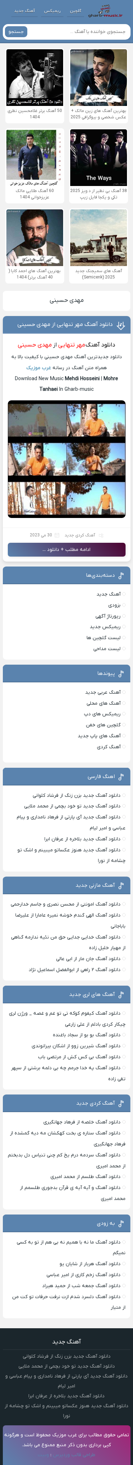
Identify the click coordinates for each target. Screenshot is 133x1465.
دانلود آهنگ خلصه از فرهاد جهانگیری (82, 1122)
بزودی (114, 605)
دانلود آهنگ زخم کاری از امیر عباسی (83, 1275)
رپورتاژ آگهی (108, 616)
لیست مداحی (107, 649)
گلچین (75, 11)
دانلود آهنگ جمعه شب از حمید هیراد (81, 1286)
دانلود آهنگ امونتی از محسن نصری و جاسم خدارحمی (66, 904)
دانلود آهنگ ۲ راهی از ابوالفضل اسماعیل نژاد (75, 970)
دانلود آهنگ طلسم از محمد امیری (85, 1176)
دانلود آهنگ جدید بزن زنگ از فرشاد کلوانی (77, 795)
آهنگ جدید (24, 11)
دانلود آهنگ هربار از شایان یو (90, 1264)
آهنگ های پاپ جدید (99, 736)
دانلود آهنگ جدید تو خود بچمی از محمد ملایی (72, 806)
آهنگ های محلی (104, 703)
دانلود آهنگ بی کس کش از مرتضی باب (79, 1057)
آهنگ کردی (109, 747)
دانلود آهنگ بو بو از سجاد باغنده (87, 1035)
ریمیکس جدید (105, 627)
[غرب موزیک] (105, 11)
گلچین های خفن (103, 725)
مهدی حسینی (67, 300)
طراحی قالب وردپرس (74, 1455)
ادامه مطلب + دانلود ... (66, 549)
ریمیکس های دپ (102, 714)
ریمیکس (52, 11)
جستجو (16, 32)
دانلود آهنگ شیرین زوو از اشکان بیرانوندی (76, 1046)
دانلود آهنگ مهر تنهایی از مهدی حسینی (65, 324)
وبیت (43, 1455)
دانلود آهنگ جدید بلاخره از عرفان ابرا (82, 839)
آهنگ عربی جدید (103, 692)
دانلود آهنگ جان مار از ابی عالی (88, 959)
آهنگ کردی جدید (80, 535)
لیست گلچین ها (104, 638)
